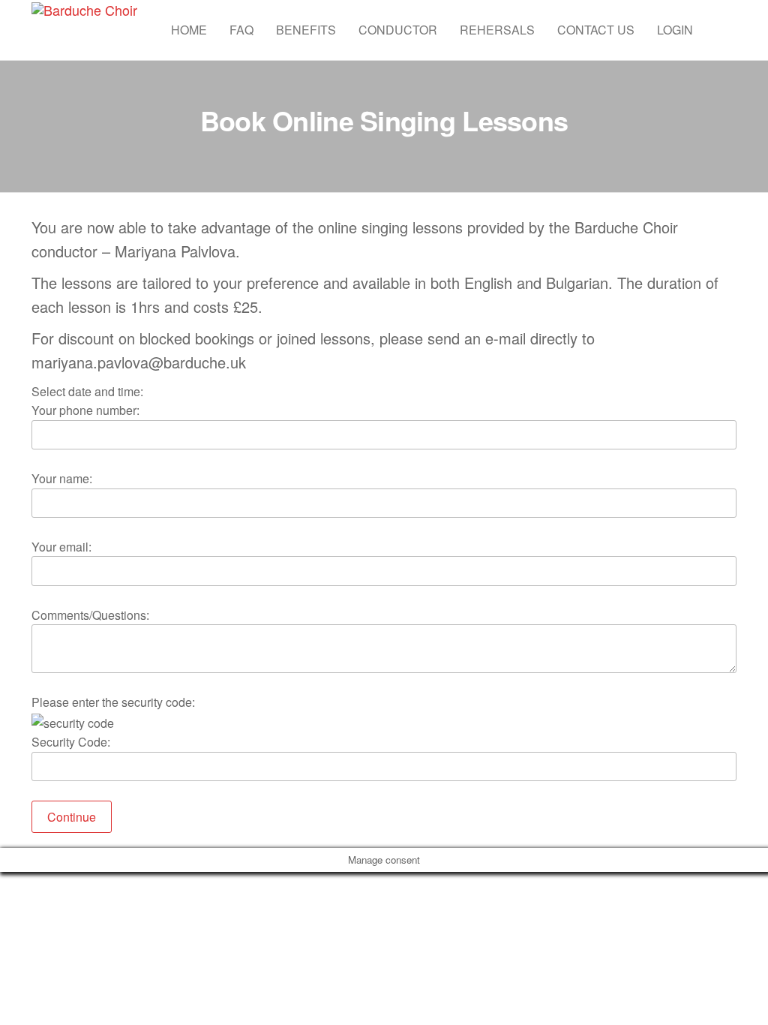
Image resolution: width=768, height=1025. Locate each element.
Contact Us (595, 29)
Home (189, 29)
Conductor (397, 29)
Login (675, 29)
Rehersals (497, 29)
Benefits (306, 29)
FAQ (242, 29)
